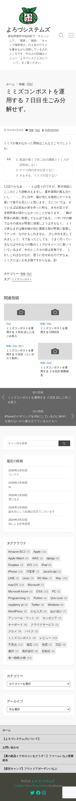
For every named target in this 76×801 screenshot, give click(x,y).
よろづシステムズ (43, 781)
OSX (42, 591)
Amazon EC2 (19, 551)
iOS (32, 565)
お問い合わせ (11, 747)
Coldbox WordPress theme (31, 785)
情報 (22, 84)
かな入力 (39, 611)
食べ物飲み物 (20, 657)
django (53, 558)
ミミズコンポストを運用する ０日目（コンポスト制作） (20, 354)
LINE (13, 578)
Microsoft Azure (20, 591)
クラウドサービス (44, 624)
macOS (16, 584)
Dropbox (15, 565)
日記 (30, 84)
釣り (21, 346)
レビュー (48, 637)
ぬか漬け (58, 611)
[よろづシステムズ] (28, 15)
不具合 (15, 644)
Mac (61, 578)
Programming (19, 598)
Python (40, 598)
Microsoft (36, 584)
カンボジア (51, 618)
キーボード (17, 624)
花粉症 (48, 651)
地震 (47, 644)
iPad (46, 565)
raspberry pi (18, 604)
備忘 (32, 644)
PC (56, 591)
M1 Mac (44, 578)
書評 (13, 651)
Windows (56, 604)
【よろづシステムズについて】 (22, 738)
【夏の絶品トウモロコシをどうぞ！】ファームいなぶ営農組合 (38, 757)
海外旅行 (30, 651)
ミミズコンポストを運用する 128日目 (54, 330)
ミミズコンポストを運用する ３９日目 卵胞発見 (54, 371)
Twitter (37, 604)
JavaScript (52, 571)
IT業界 (33, 571)
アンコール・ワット (23, 618)
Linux (28, 578)
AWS (37, 558)
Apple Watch (18, 558)
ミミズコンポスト (22, 279)
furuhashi (52, 130)
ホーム (10, 84)
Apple (39, 551)
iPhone (15, 571)
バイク (31, 631)
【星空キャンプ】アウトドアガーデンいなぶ (30, 768)
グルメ (14, 631)
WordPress (17, 611)
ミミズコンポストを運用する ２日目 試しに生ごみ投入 (20, 331)
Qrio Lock (58, 598)
